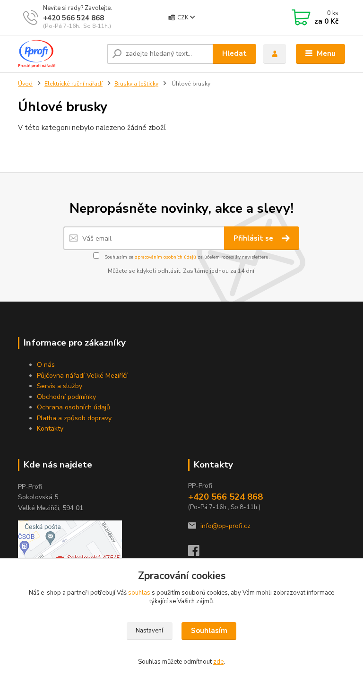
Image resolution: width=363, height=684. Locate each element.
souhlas (139, 593)
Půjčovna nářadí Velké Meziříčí (82, 375)
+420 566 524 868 (73, 18)
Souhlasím (209, 630)
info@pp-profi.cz (225, 525)
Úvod (25, 83)
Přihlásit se (254, 238)
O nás (46, 364)
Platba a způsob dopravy (74, 418)
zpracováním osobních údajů (165, 257)
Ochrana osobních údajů (73, 407)
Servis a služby (59, 385)
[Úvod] (59, 54)
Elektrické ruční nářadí (73, 83)
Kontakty (50, 428)
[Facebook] (198, 553)
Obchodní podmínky (66, 396)
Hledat (234, 53)
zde (218, 662)
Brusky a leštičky (136, 83)
